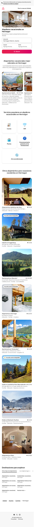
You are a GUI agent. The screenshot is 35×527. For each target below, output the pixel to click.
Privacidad (13, 519)
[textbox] (9, 47)
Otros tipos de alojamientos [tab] (9, 471)
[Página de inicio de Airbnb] (3, 8)
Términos (20, 519)
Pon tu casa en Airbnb (24, 8)
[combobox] (17, 41)
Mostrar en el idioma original (10, 3)
